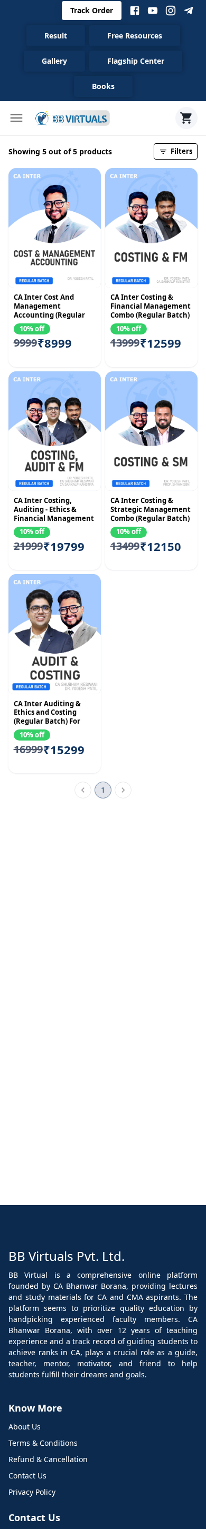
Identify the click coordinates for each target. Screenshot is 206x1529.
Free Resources (134, 36)
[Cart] (186, 118)
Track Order (91, 10)
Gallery (54, 61)
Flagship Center (135, 61)
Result (55, 36)
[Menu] (16, 118)
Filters (181, 151)
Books (103, 86)
